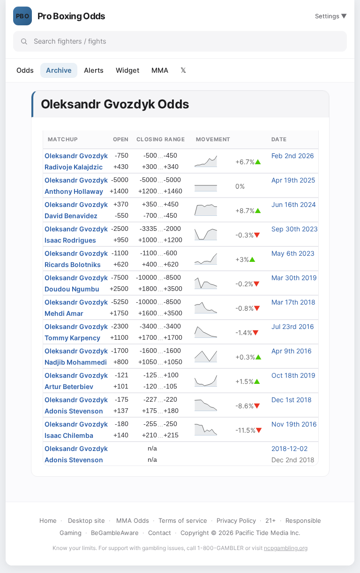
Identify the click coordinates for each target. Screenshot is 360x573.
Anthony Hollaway (74, 191)
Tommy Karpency (72, 338)
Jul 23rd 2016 (292, 326)
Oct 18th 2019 (293, 375)
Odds (25, 70)
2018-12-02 (289, 448)
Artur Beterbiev (69, 386)
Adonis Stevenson (74, 411)
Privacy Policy (236, 520)
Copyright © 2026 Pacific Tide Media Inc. (240, 532)
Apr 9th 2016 (291, 351)
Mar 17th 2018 (293, 302)
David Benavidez (71, 216)
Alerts (94, 70)
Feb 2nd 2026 (292, 156)
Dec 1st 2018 (291, 400)
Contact (159, 532)
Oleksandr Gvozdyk (76, 156)
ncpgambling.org (286, 547)
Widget (127, 70)
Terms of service (182, 520)
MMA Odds (132, 520)
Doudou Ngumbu (72, 289)
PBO (22, 16)
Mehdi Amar (64, 313)
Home (48, 520)
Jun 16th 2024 (293, 204)
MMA (159, 70)
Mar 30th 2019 (294, 278)
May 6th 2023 (293, 253)
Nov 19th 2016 (294, 424)
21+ (270, 520)
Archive (59, 70)
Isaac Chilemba (69, 435)
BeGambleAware (115, 532)
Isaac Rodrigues (70, 240)
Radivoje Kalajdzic (74, 167)
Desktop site (86, 520)
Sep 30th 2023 (294, 229)
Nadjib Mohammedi (76, 362)
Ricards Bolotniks (73, 264)
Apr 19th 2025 (293, 180)
